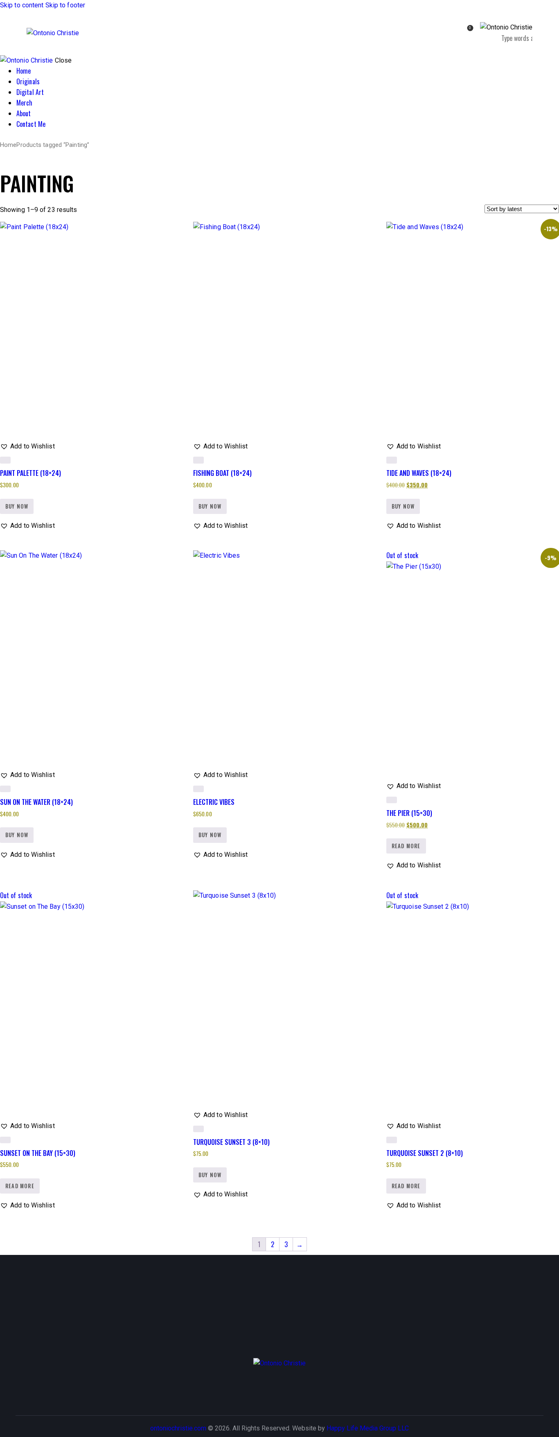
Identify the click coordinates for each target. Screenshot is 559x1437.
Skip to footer (65, 5)
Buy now (16, 506)
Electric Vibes (213, 802)
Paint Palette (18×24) (30, 473)
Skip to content (22, 5)
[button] (27, 446)
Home (8, 145)
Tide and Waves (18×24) (418, 473)
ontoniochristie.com (178, 1428)
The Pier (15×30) (409, 813)
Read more (406, 846)
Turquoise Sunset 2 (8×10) (424, 1153)
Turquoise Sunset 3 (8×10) (231, 1142)
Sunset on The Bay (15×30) (37, 1153)
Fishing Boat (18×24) (222, 473)
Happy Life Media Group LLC (368, 1428)
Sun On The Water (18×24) (36, 802)
